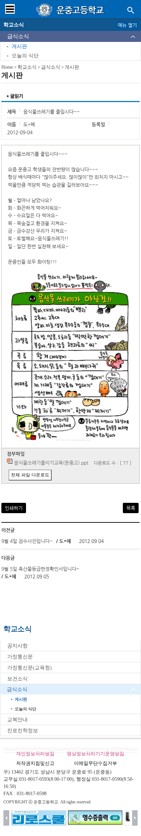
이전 (6, 818)
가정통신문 (20, 656)
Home (7, 67)
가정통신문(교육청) (29, 667)
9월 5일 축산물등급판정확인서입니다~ (40, 569)
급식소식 (18, 36)
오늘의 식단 (25, 55)
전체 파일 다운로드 (30, 474)
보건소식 (17, 678)
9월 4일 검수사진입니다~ (27, 541)
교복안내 (17, 719)
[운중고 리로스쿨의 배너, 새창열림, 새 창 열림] (38, 818)
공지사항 (17, 645)
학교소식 (27, 67)
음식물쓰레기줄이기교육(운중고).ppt (51, 462)
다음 (135, 818)
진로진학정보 (22, 730)
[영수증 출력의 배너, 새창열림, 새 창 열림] (95, 818)
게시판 (19, 46)
